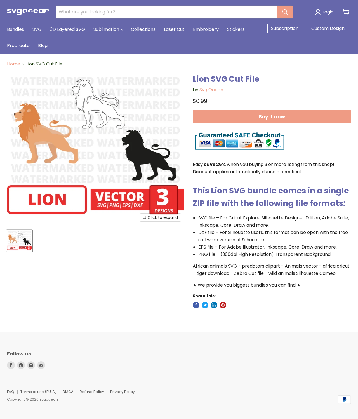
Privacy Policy (122, 391)
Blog (43, 45)
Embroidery (206, 29)
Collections (143, 29)
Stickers (236, 29)
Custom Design (328, 28)
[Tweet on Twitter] (205, 305)
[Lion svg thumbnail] (19, 241)
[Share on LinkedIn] (214, 305)
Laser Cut (174, 29)
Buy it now (272, 116)
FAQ (10, 391)
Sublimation (106, 29)
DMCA (68, 391)
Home (13, 64)
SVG (37, 29)
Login (328, 12)
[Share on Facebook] (196, 305)
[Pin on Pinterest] (223, 305)
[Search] (285, 12)
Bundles (15, 29)
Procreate (18, 45)
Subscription (284, 28)
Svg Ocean (211, 89)
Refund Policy (92, 391)
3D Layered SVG (67, 29)
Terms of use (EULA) (38, 391)
